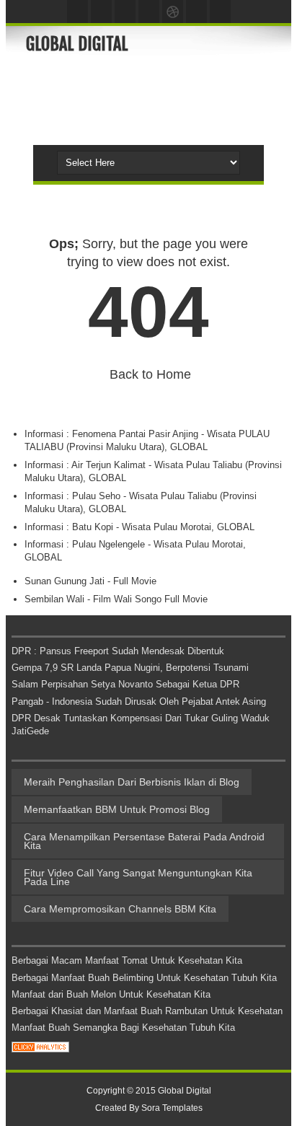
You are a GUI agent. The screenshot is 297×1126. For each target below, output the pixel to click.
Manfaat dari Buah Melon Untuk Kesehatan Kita (111, 994)
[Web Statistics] (40, 1049)
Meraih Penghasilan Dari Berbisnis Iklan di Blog (131, 782)
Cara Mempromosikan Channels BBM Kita (120, 909)
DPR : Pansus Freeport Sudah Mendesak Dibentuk (118, 651)
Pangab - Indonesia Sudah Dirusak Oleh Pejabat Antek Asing (139, 701)
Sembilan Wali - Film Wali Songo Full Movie (116, 599)
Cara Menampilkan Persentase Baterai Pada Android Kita (144, 841)
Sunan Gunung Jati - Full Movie (90, 581)
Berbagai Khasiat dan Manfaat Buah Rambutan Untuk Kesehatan (147, 1011)
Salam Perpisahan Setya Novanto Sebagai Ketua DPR (125, 684)
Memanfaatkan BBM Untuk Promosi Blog (117, 809)
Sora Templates (172, 1108)
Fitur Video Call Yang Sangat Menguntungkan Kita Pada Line (138, 877)
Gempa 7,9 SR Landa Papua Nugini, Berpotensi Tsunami (130, 667)
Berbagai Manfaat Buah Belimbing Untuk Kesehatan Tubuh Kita (144, 977)
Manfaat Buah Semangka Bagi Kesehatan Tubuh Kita (123, 1027)
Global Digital (77, 44)
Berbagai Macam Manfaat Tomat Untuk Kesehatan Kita (127, 960)
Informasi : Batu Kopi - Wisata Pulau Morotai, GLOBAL (139, 527)
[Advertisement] (161, 98)
